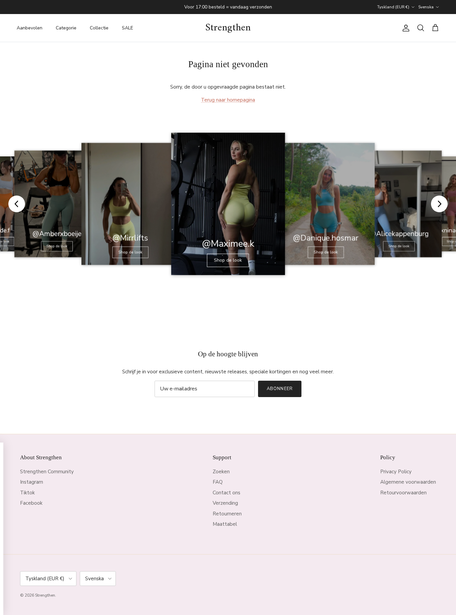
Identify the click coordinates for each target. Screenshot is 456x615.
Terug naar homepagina (228, 100)
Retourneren (227, 513)
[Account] (404, 28)
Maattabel (225, 524)
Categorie (66, 28)
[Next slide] (439, 204)
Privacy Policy (396, 471)
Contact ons (226, 492)
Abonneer (279, 389)
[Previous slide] (16, 204)
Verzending (225, 503)
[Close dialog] (166, 450)
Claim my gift (87, 525)
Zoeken (221, 471)
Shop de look (56, 246)
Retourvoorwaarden (403, 492)
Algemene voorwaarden (408, 482)
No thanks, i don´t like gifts (87, 583)
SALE (127, 28)
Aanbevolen (29, 28)
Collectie (99, 28)
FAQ (218, 482)
